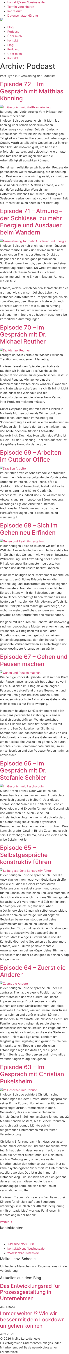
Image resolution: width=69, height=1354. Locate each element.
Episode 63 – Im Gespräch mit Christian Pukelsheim (32, 1074)
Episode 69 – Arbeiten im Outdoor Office (30, 456)
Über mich (14, 36)
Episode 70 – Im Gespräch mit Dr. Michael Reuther (23, 334)
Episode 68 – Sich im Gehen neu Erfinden (28, 529)
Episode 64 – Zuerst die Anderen (33, 971)
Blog (10, 27)
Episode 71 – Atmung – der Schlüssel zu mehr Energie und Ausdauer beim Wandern (31, 221)
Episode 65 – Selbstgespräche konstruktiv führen (25, 854)
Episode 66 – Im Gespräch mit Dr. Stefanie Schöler (23, 770)
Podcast (13, 31)
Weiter (6, 1222)
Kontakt (12, 40)
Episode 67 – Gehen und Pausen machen (34, 660)
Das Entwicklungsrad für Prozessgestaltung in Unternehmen (30, 1292)
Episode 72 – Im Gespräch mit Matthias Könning (31, 91)
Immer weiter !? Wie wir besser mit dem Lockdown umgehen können (32, 1319)
